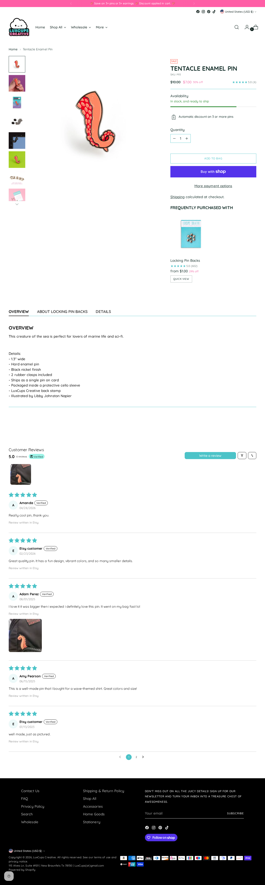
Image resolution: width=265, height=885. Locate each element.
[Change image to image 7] (17, 178)
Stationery (91, 822)
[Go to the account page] (245, 27)
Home (13, 49)
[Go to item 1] (20, 474)
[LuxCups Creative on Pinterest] (209, 11)
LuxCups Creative (44, 857)
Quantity (177, 129)
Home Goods (94, 814)
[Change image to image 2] (17, 83)
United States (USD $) (239, 11)
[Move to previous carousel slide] (243, 423)
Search (27, 814)
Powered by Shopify (22, 869)
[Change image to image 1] (17, 64)
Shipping (177, 197)
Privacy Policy (32, 806)
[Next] (194, 3)
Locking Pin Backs (185, 260)
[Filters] (242, 455)
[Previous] (71, 3)
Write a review (210, 455)
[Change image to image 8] (17, 197)
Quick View (181, 278)
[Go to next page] (144, 757)
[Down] (17, 204)
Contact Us (30, 791)
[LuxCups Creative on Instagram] (203, 11)
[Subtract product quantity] (174, 138)
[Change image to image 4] (17, 121)
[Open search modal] (236, 27)
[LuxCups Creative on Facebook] (198, 11)
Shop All (89, 798)
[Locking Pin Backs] (191, 234)
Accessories (93, 806)
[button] (25, 635)
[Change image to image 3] (17, 102)
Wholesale (29, 822)
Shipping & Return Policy (103, 791)
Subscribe (235, 813)
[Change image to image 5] (17, 140)
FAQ (24, 798)
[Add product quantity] (186, 138)
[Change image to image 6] (17, 159)
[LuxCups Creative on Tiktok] (214, 11)
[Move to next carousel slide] (252, 422)
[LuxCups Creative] (19, 27)
